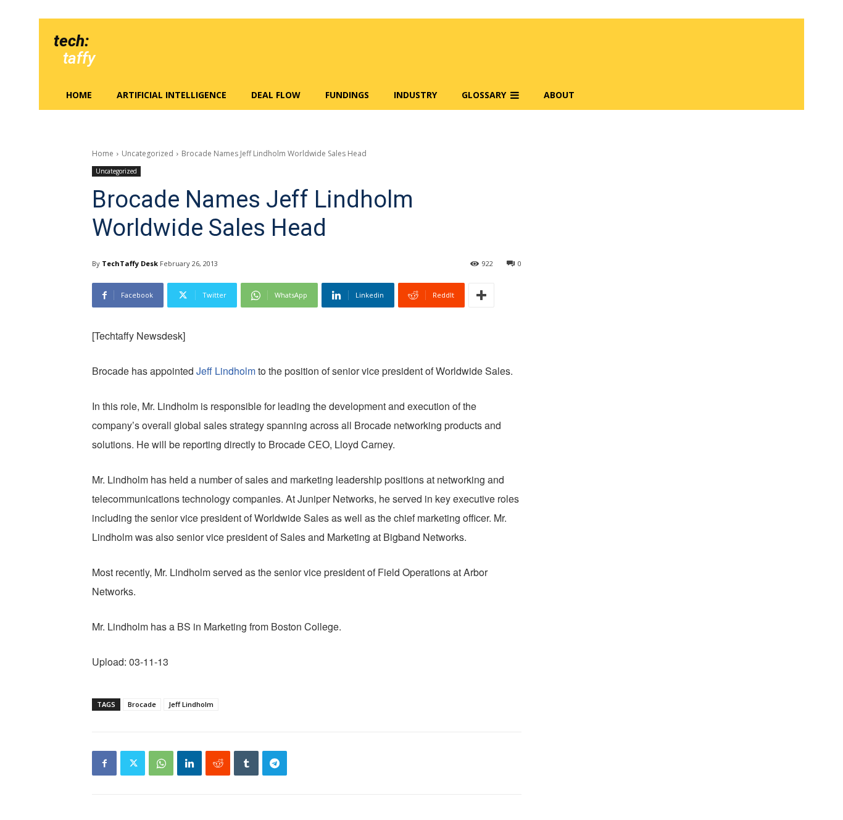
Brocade (142, 704)
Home (103, 153)
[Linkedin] (189, 763)
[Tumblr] (246, 763)
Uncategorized (147, 153)
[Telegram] (274, 763)
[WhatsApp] (161, 763)
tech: (71, 40)
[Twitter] (132, 763)
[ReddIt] (218, 763)
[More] (481, 295)
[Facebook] (104, 763)
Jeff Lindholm (225, 371)
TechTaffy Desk (130, 263)
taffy (79, 58)
